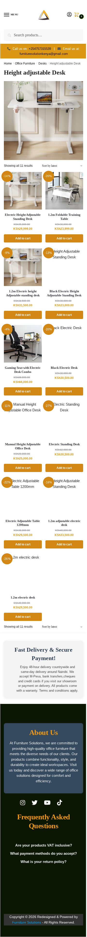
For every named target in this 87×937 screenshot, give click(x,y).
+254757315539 (40, 49)
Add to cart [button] (22, 238)
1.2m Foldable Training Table (64, 217)
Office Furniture (25, 63)
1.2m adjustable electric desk (64, 523)
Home (8, 63)
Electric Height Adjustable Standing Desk (23, 217)
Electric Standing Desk (64, 444)
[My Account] (69, 15)
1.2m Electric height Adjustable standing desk (23, 293)
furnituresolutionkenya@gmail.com (44, 54)
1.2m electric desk (23, 597)
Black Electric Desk (64, 368)
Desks (42, 63)
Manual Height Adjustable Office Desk (23, 446)
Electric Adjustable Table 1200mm (23, 523)
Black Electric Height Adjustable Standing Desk (64, 293)
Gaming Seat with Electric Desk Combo (23, 370)
